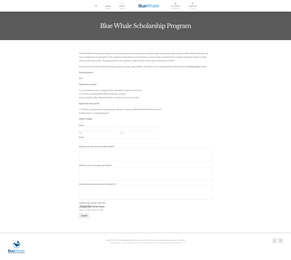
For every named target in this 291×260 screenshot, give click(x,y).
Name (82, 125)
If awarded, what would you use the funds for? (98, 184)
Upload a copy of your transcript (92, 203)
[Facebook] (274, 240)
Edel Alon (131, 243)
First (80, 133)
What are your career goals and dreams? (96, 165)
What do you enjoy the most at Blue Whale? (97, 146)
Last (121, 133)
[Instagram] (280, 240)
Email (81, 137)
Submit (84, 216)
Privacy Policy (155, 243)
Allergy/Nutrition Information (171, 243)
